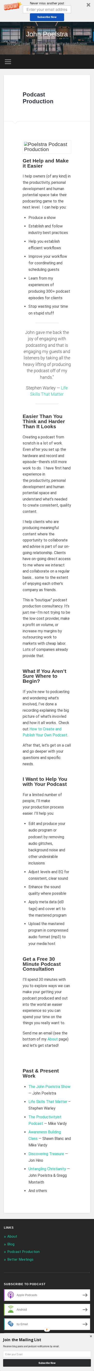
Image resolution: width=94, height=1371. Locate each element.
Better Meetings (20, 1259)
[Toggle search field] (86, 62)
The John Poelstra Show (49, 1086)
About (52, 1039)
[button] (47, 11)
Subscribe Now (47, 17)
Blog (10, 1244)
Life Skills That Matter (47, 1101)
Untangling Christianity (47, 1169)
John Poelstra (47, 34)
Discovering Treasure (46, 1154)
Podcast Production (23, 1252)
